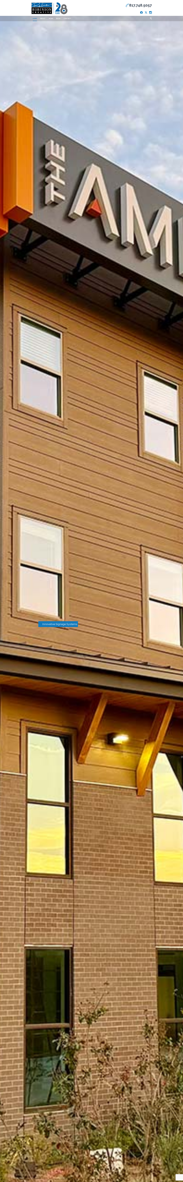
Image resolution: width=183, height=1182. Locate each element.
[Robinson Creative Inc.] (49, 8)
